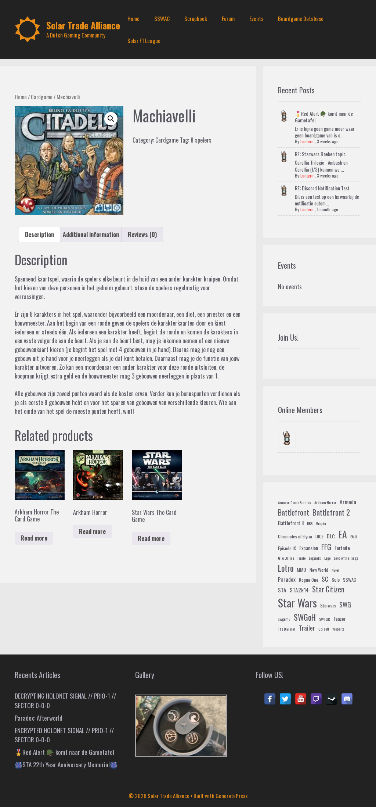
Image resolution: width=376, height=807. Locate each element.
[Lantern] (287, 439)
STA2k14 (299, 590)
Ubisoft (323, 629)
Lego (327, 558)
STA (282, 590)
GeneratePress (231, 796)
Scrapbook (195, 18)
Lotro (285, 568)
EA (342, 534)
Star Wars (297, 602)
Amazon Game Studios (294, 502)
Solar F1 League (143, 40)
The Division (287, 629)
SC (325, 579)
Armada (348, 502)
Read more (34, 538)
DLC (331, 536)
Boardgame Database (300, 18)
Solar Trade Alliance (83, 25)
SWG (345, 604)
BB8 (310, 523)
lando (301, 558)
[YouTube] (301, 699)
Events (256, 18)
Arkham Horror (325, 502)
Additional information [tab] (91, 234)
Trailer (307, 627)
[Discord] (347, 699)
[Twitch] (316, 699)
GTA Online (286, 558)
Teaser (339, 619)
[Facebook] (270, 699)
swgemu (284, 619)
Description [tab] (39, 234)
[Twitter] (285, 699)
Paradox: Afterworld (38, 717)
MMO (301, 569)
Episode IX (287, 548)
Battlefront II (291, 523)
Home (133, 18)
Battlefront (293, 512)
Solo (336, 579)
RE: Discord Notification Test (322, 188)
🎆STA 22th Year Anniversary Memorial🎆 (66, 764)
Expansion (308, 548)
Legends (315, 558)
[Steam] (331, 699)
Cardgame (42, 97)
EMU (353, 536)
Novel (335, 570)
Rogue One (308, 580)
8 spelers (201, 140)
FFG (326, 546)
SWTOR (324, 619)
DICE (319, 536)
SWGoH (305, 617)
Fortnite (342, 548)
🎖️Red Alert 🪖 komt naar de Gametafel (324, 117)
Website (338, 629)
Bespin (321, 523)
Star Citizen (328, 589)
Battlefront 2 (331, 512)
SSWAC (162, 18)
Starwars (328, 605)
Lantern (307, 141)
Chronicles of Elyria (295, 536)
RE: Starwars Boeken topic (320, 154)
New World (319, 570)
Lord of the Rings (346, 558)
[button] (111, 118)
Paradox (287, 579)
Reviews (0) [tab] (142, 234)
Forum (228, 18)
